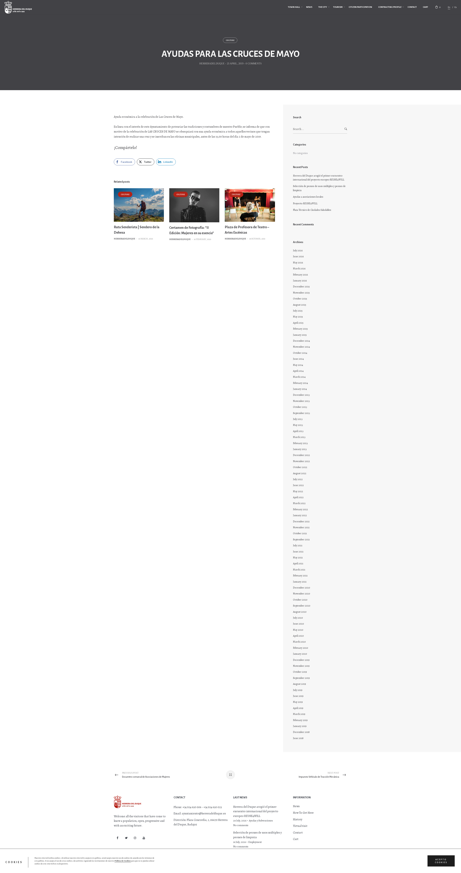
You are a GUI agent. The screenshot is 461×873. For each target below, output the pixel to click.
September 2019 (301, 678)
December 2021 (301, 521)
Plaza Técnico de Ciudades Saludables (312, 210)
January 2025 (300, 335)
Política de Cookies (123, 860)
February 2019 (300, 720)
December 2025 (301, 286)
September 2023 (301, 413)
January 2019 (299, 726)
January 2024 (300, 389)
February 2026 (300, 274)
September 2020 (301, 605)
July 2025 (298, 310)
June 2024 (298, 359)
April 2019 (298, 708)
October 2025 (300, 298)
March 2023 (299, 437)
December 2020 (301, 587)
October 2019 (300, 672)
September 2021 (301, 539)
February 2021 (300, 575)
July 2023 (298, 419)
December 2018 (301, 732)
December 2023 (301, 395)
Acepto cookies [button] (441, 861)
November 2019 (301, 666)
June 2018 (298, 738)
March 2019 (299, 714)
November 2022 (301, 461)
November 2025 (301, 292)
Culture (230, 40)
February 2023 (300, 443)
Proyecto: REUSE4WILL (305, 203)
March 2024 (299, 377)
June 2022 (298, 485)
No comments (240, 825)
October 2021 (300, 533)
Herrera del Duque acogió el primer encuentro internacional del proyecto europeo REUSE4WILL (318, 177)
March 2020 (299, 641)
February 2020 (300, 648)
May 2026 (298, 262)
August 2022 (299, 473)
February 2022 (300, 509)
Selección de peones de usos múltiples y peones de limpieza (319, 188)
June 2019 (298, 696)
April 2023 (298, 431)
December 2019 (301, 660)
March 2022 (299, 503)
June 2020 (298, 623)
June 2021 (298, 551)
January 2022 (300, 515)
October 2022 (300, 467)
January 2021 (299, 581)
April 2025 (298, 323)
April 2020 (298, 636)
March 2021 (299, 569)
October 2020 (300, 599)
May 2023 (298, 425)
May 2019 (298, 702)
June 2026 (298, 256)
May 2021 (298, 557)
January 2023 (300, 449)
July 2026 (298, 250)
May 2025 (298, 316)
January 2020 (300, 654)
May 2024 (298, 365)
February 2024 (300, 383)
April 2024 (298, 371)
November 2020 (301, 593)
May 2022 (298, 491)
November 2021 (301, 527)
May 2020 (298, 630)
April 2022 (298, 497)
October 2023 (300, 407)
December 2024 (301, 341)
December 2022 (301, 455)
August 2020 (299, 612)
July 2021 (297, 545)
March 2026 (299, 268)
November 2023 (301, 401)
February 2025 (300, 328)
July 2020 (298, 618)
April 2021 (298, 563)
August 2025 (299, 305)
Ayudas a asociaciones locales (308, 197)
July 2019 (297, 690)
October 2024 (300, 353)
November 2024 (301, 347)
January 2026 (300, 280)
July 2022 (298, 479)
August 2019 (299, 684)
